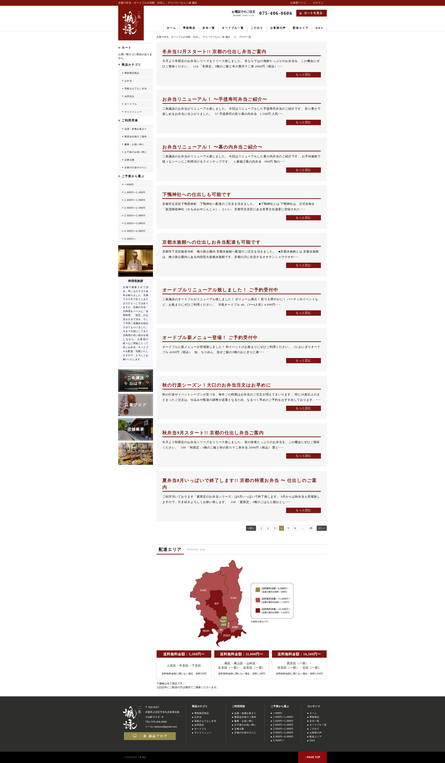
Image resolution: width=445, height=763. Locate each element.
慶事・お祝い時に (134, 144)
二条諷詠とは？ (136, 381)
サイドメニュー (133, 112)
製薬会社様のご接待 (135, 136)
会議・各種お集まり (135, 129)
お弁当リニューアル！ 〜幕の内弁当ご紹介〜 (212, 147)
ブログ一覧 (245, 37)
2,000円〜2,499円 (134, 208)
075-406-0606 (159, 721)
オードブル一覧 (233, 27)
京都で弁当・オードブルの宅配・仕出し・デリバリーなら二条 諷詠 (157, 2)
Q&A (319, 27)
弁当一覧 (209, 27)
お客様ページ (298, 2)
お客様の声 (278, 27)
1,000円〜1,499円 (134, 192)
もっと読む (303, 74)
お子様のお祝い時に (135, 152)
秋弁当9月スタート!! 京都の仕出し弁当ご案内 (213, 432)
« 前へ (251, 528)
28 (310, 528)
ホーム (171, 27)
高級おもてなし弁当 (135, 88)
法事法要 (129, 160)
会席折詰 (129, 96)
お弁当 (128, 81)
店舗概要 (136, 429)
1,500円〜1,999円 (134, 200)
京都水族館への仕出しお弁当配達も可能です (211, 242)
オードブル (130, 104)
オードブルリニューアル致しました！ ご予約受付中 (220, 289)
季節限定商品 (131, 73)
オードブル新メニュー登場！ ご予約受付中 (210, 337)
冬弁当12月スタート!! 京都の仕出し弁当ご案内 (214, 51)
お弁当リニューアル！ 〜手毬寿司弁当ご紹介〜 (214, 99)
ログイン (318, 2)
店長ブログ (136, 405)
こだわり (257, 27)
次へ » (322, 528)
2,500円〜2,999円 (134, 215)
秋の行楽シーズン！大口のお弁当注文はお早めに (216, 385)
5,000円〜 (130, 239)
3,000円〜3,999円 (134, 223)
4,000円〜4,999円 (134, 231)
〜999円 (129, 184)
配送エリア (301, 27)
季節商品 (189, 27)
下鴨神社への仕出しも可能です (197, 194)
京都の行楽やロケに (135, 167)
